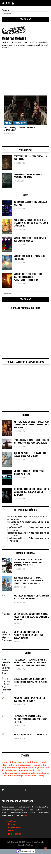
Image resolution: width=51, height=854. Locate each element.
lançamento (26, 767)
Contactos (10, 830)
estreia (9, 767)
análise (16, 762)
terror (9, 775)
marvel (42, 767)
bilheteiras (45, 762)
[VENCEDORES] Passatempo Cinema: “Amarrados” (19, 128)
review (46, 773)
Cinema (8, 123)
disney (4, 767)
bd (40, 762)
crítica (40, 765)
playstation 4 (37, 770)
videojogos (19, 775)
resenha (41, 773)
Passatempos (20, 123)
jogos (19, 767)
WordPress (29, 845)
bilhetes (4, 765)
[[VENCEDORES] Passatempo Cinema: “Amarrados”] (25, 110)
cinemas (23, 765)
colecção (29, 765)
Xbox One (30, 775)
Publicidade (11, 824)
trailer (13, 775)
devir (44, 765)
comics (35, 765)
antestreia (10, 762)
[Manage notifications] (45, 849)
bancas (24, 762)
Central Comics (14, 38)
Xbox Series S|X (39, 775)
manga (37, 767)
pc (23, 770)
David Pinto (11, 516)
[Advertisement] (25, 71)
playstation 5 (6, 773)
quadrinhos (34, 773)
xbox (25, 775)
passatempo (17, 770)
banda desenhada (33, 762)
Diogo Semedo (12, 527)
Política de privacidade (15, 833)
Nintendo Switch (7, 770)
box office (11, 765)
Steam (4, 775)
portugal (14, 773)
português (21, 773)
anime (4, 762)
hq (16, 767)
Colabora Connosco (13, 827)
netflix (47, 767)
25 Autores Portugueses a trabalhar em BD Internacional (28, 523)
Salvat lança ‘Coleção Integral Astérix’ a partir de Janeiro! (27, 518)
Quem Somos (11, 821)
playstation (28, 770)
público (27, 773)
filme (13, 767)
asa (20, 762)
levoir (32, 767)
